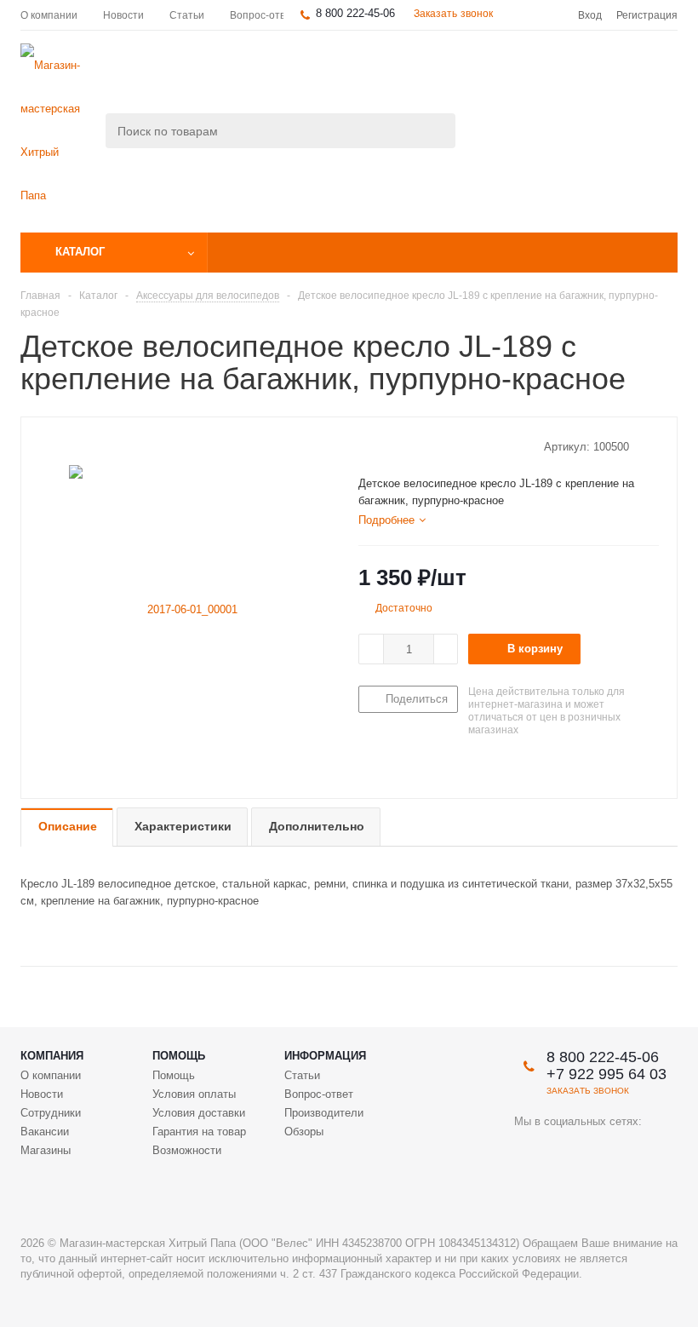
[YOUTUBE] (562, 1150)
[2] (383, 446)
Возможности (186, 1150)
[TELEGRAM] (597, 1150)
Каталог (80, 251)
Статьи (302, 1075)
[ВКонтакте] (527, 1150)
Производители (323, 1112)
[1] (366, 446)
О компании (50, 1075)
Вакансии (44, 1131)
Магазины (45, 1150)
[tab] (392, 520)
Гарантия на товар (199, 1131)
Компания (51, 1055)
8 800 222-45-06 (355, 13)
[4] (415, 446)
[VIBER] (632, 1150)
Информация (325, 1055)
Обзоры (303, 1131)
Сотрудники (50, 1112)
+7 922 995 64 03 (606, 1074)
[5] (431, 446)
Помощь (178, 1055)
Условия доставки (198, 1112)
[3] (399, 446)
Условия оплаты (194, 1094)
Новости (41, 1094)
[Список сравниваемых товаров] (490, 73)
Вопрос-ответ (318, 1094)
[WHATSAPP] (527, 1185)
